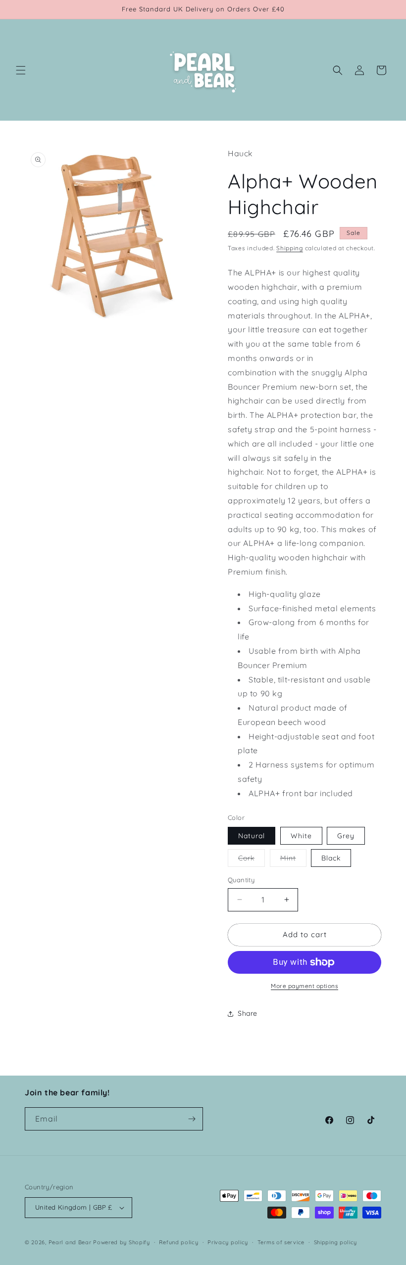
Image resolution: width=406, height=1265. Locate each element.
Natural (251, 835)
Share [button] (247, 1013)
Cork (251, 860)
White (301, 835)
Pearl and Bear (70, 1242)
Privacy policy (227, 1242)
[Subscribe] (192, 1118)
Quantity (241, 880)
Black (331, 858)
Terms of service (280, 1242)
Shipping (289, 248)
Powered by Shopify (121, 1242)
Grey (346, 835)
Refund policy (178, 1242)
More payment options (304, 986)
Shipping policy (335, 1242)
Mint (293, 860)
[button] (21, 70)
